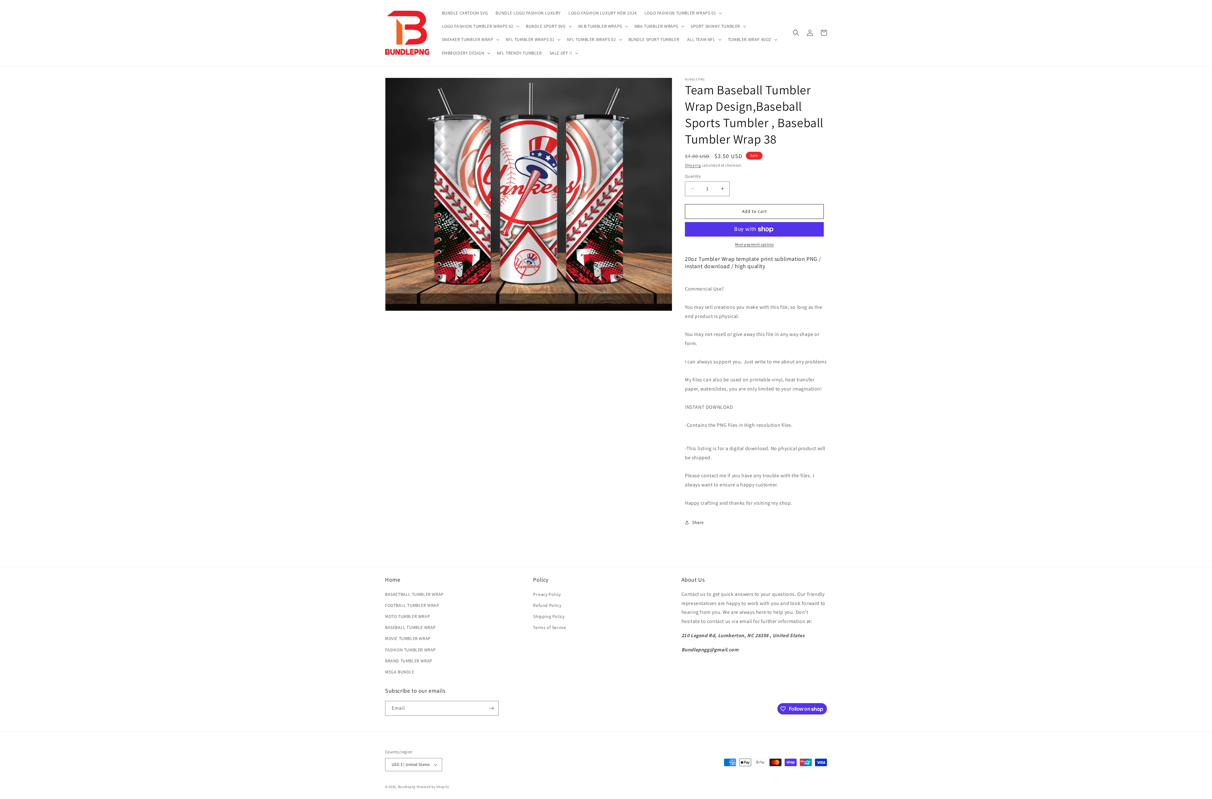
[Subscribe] (491, 708)
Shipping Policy (548, 616)
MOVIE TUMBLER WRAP (408, 638)
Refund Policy (547, 605)
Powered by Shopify (433, 786)
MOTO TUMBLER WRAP (407, 616)
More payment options (754, 244)
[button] (682, 13)
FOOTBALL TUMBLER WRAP (412, 605)
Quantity (693, 176)
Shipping (693, 165)
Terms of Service (549, 627)
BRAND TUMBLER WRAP (408, 661)
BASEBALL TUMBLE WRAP (410, 627)
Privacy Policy (547, 594)
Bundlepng (407, 786)
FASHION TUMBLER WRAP (410, 650)
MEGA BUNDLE (399, 672)
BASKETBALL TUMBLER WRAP (414, 594)
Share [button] (698, 522)
